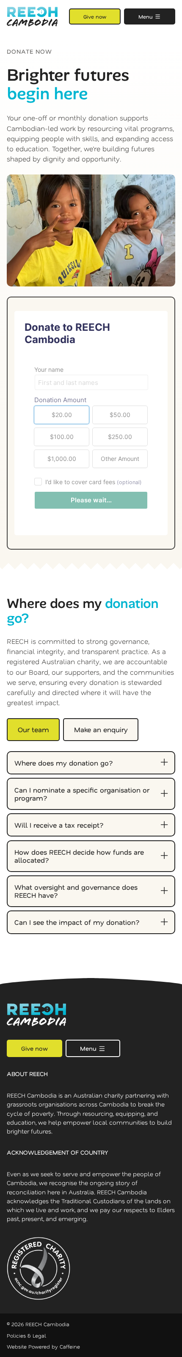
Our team (33, 729)
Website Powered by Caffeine (43, 1346)
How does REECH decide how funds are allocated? (79, 855)
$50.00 (120, 414)
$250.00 (120, 436)
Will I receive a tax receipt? (59, 824)
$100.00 (62, 436)
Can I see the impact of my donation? (77, 922)
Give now (94, 16)
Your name (48, 369)
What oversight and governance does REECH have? (76, 891)
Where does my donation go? (63, 762)
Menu (146, 16)
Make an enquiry (101, 729)
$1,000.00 (61, 458)
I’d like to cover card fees (93, 481)
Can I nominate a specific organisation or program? (81, 793)
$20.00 (62, 414)
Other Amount (120, 458)
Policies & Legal (26, 1335)
